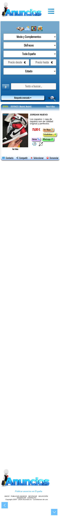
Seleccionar (39, 158)
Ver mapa (47, 129)
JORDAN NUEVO (39, 114)
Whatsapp (47, 139)
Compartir (23, 158)
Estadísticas (48, 134)
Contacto (9, 158)
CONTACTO (31, 498)
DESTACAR (32, 496)
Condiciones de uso (40, 499)
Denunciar (53, 158)
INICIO (6, 496)
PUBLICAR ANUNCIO (19, 496)
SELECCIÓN (43, 496)
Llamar (35, 139)
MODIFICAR (21, 498)
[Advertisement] (30, 311)
